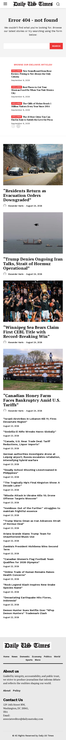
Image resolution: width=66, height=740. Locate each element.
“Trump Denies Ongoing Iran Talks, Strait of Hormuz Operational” (33, 263)
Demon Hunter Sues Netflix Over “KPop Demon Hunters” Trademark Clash (28, 612)
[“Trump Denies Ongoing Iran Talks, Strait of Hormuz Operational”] (33, 233)
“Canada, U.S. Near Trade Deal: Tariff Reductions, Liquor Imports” (26, 443)
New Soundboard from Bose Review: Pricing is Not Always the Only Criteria (31, 73)
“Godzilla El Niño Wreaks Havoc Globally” (29, 431)
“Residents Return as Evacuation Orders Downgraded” (24, 195)
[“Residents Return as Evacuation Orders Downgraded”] (33, 164)
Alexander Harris (16, 206)
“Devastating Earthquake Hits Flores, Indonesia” (27, 599)
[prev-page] (13, 126)
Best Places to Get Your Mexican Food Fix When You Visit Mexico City (32, 90)
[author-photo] (5, 206)
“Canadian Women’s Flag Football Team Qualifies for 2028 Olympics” (28, 561)
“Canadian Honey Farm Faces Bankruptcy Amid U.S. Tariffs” (31, 400)
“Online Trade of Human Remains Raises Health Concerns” (28, 573)
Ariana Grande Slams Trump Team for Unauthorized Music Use (27, 535)
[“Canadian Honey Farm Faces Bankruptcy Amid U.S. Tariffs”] (33, 369)
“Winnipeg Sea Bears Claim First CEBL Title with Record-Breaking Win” (31, 332)
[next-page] (18, 126)
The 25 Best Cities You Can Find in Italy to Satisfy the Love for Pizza (32, 118)
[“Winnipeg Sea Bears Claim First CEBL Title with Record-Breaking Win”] (33, 301)
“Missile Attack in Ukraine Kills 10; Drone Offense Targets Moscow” (29, 497)
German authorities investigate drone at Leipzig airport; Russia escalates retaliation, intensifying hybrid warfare (31, 457)
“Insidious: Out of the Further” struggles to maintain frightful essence (31, 510)
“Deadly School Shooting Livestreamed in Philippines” (30, 471)
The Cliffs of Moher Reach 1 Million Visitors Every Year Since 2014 (31, 105)
